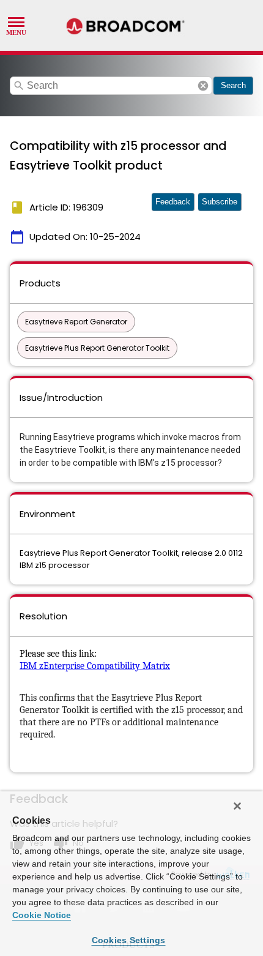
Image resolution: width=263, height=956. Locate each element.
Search (233, 85)
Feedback (172, 201)
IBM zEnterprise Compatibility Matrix (95, 665)
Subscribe (219, 201)
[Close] (237, 806)
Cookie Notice (41, 915)
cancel (203, 86)
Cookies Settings (129, 940)
